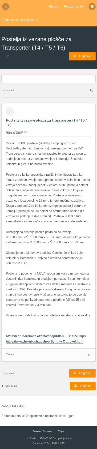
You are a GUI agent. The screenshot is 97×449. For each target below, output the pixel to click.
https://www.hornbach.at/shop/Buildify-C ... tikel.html (44, 341)
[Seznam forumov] (5, 6)
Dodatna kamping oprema (19, 19)
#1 (89, 355)
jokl (20, 132)
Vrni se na (11, 386)
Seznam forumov (42, 431)
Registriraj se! (73, 6)
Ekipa (61, 431)
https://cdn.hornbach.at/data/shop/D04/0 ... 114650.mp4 (46, 336)
